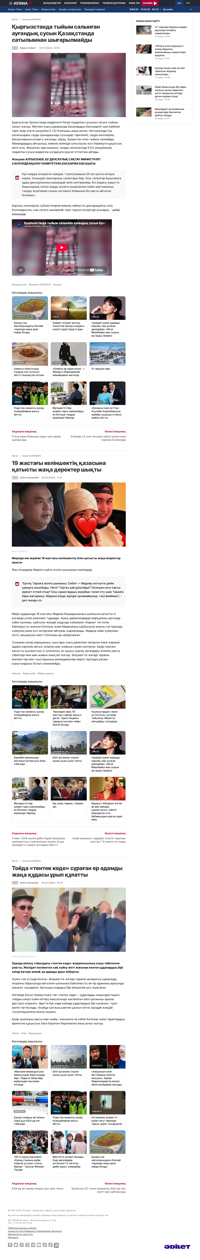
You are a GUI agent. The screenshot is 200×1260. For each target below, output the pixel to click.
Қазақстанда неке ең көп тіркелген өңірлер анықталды (170, 71)
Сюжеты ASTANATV (40, 284)
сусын (58, 284)
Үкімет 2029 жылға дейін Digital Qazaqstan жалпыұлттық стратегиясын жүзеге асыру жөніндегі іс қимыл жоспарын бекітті (38, 841)
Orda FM (134, 3)
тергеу (16, 673)
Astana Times (15, 9)
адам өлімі (29, 673)
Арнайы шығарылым (70, 9)
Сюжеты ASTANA (31, 19)
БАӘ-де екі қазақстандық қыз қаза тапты (37, 1188)
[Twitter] (16, 1245)
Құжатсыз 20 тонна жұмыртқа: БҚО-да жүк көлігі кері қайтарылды (99, 1190)
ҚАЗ (179, 3)
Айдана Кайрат (28, 47)
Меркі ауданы (46, 673)
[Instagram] (21, 1245)
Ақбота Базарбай (29, 477)
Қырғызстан (20, 284)
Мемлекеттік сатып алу (20, 1234)
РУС (188, 3)
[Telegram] (33, 1245)
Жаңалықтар (52, 3)
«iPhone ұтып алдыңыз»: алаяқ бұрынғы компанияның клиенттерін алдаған (170, 50)
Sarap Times (31, 9)
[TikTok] (44, 1245)
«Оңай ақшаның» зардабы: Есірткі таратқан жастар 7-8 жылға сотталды (99, 840)
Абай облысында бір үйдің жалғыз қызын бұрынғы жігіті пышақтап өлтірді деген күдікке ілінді (170, 91)
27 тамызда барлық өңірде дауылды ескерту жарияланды (171, 30)
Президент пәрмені (94, 9)
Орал (16, 1033)
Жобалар (70, 3)
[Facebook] (10, 1245)
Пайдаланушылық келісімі (22, 1228)
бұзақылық (36, 1033)
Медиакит (13, 1237)
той (24, 1033)
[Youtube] (39, 1245)
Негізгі (15, 19)
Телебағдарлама (114, 3)
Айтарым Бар (48, 9)
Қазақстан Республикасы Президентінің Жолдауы (35, 1231)
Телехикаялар (89, 3)
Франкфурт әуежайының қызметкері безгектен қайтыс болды (169, 112)
